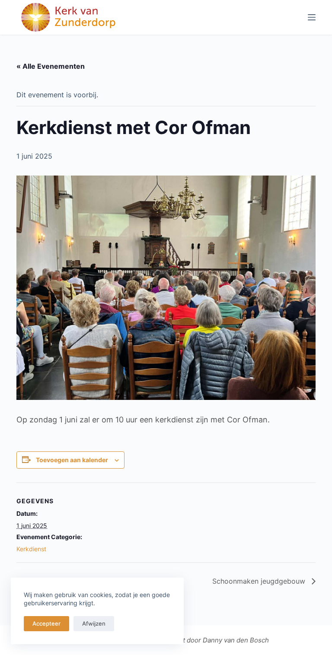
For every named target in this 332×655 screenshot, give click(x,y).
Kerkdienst (31, 549)
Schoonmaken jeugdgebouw (259, 581)
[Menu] (312, 17)
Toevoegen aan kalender (72, 459)
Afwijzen (93, 623)
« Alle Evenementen (50, 66)
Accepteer (46, 623)
